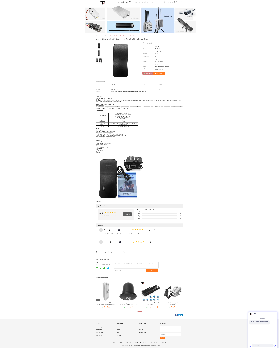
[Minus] (275, 314)
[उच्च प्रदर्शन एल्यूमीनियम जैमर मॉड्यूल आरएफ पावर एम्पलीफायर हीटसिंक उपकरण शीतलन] (128, 291)
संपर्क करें (153, 2)
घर (118, 2)
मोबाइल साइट (163, 342)
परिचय (118, 327)
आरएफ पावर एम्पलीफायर (100, 335)
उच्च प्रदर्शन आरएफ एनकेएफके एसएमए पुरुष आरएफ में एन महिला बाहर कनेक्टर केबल (150, 303)
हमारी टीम (119, 335)
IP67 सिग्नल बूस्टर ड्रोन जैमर (119, 252)
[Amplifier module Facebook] (176, 315)
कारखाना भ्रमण (136, 2)
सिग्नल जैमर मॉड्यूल (99, 327)
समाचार (159, 2)
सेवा (118, 332)
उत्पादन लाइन (141, 327)
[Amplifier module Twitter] (179, 315)
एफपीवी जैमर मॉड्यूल (99, 332)
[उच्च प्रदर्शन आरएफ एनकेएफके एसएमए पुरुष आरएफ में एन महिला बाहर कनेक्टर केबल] (150, 291)
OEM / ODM (141, 329)
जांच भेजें (152, 270)
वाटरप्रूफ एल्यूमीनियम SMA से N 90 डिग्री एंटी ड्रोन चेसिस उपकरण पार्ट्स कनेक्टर (105, 303)
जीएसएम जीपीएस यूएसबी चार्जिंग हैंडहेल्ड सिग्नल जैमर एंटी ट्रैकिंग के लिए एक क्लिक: (121, 35)
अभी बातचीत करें (171, 2)
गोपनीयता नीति (154, 342)
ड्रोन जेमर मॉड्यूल (99, 329)
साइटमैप (144, 342)
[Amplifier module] (103, 3)
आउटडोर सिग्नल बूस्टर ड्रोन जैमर (105, 252)
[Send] (275, 345)
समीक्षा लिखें (127, 214)
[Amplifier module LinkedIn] (181, 315)
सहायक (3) (153, 229)
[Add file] (250, 345)
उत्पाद (120, 342)
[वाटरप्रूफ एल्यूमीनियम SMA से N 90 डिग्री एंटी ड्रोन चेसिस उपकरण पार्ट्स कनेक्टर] (106, 291)
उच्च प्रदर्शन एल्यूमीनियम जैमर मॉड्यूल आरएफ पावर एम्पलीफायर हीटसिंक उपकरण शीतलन (128, 303)
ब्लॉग (164, 2)
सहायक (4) (154, 242)
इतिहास (118, 329)
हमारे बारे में (128, 2)
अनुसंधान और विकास (142, 332)
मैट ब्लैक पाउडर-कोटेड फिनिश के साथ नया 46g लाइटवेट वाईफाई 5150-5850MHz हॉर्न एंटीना (173, 303)
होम (114, 342)
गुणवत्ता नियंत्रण (145, 2)
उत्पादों (122, 2)
